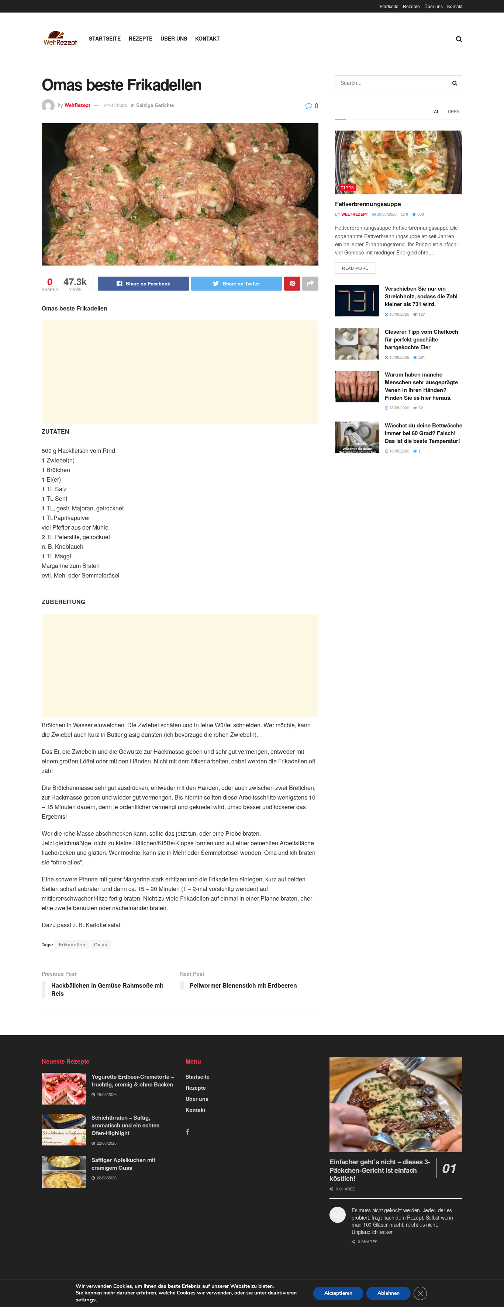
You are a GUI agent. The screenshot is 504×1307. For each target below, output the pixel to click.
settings (86, 1299)
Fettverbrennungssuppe (368, 204)
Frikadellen (72, 944)
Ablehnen (388, 1293)
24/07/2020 (115, 104)
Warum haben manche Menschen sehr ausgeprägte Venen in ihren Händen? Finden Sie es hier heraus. (421, 386)
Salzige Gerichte (155, 104)
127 (421, 314)
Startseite (389, 6)
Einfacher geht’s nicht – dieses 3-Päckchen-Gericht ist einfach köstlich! (379, 1170)
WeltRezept (77, 104)
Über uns (433, 6)
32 (420, 407)
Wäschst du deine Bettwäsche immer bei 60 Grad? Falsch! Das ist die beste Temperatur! (423, 433)
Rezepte (411, 6)
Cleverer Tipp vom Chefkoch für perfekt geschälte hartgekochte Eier (421, 339)
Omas (100, 944)
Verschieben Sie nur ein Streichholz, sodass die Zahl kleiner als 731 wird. (421, 296)
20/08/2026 (386, 214)
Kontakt (454, 6)
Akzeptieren (338, 1293)
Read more (355, 268)
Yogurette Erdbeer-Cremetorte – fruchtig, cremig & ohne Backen (133, 1080)
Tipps (453, 111)
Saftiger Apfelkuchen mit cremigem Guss (123, 1164)
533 (420, 214)
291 (421, 357)
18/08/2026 (398, 314)
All (438, 111)
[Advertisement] (180, 372)
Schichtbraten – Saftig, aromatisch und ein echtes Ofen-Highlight (125, 1125)
